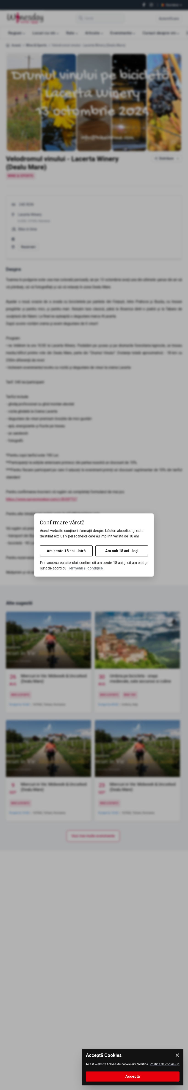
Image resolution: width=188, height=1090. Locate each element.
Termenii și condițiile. (86, 568)
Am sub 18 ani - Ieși (121, 551)
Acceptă (132, 1076)
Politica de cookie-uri (165, 1064)
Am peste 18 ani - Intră (66, 551)
